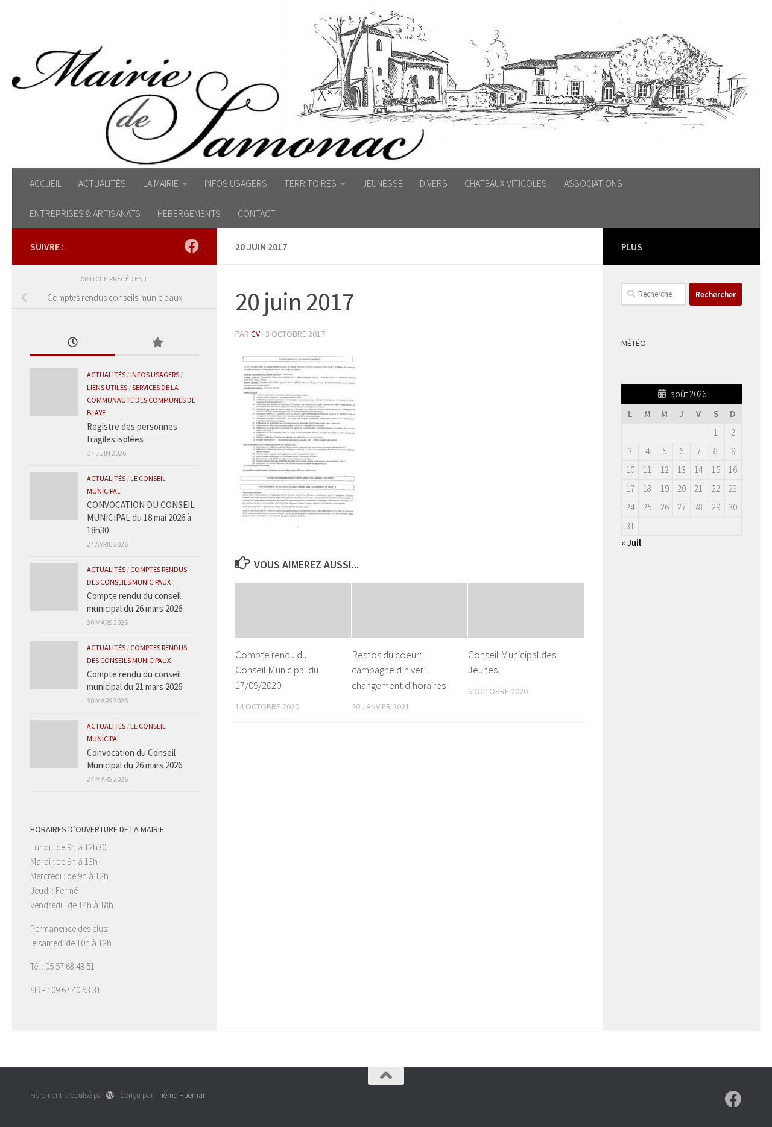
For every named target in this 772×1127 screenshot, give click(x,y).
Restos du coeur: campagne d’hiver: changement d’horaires (399, 670)
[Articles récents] (72, 343)
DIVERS (434, 183)
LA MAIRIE (161, 183)
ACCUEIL (46, 183)
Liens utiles (107, 387)
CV (255, 333)
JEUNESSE (382, 183)
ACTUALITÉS (102, 183)
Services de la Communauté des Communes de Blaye (141, 400)
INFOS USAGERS (235, 183)
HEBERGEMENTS (189, 213)
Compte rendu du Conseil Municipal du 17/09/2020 (276, 670)
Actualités (106, 374)
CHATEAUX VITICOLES (505, 183)
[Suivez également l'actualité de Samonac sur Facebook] (192, 246)
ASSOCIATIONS (593, 183)
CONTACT (257, 213)
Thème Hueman (181, 1095)
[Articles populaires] (157, 343)
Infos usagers (154, 374)
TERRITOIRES (310, 183)
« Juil (631, 542)
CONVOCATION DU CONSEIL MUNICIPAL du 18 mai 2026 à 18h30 (141, 517)
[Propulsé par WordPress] (110, 1095)
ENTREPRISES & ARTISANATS (85, 213)
